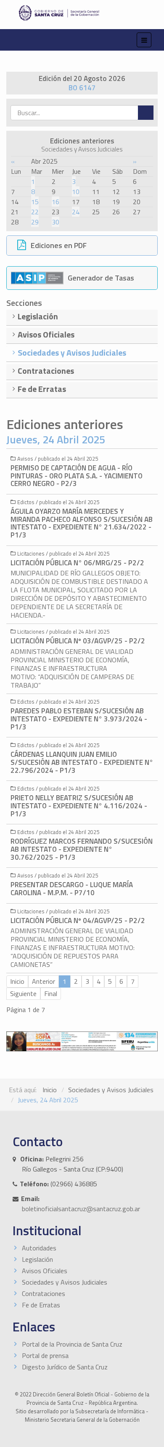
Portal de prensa (45, 1355)
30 (55, 222)
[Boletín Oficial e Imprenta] (82, 13)
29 (35, 222)
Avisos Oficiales (44, 1271)
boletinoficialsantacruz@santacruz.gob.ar (81, 1209)
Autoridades (39, 1248)
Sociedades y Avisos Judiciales (110, 1090)
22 (35, 212)
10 (75, 191)
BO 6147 (82, 87)
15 (35, 202)
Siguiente (23, 993)
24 (75, 212)
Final (50, 993)
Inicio (49, 1090)
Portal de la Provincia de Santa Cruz (72, 1344)
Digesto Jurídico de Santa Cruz (65, 1367)
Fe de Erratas (41, 1305)
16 (55, 202)
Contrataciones (43, 1293)
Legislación (37, 1259)
